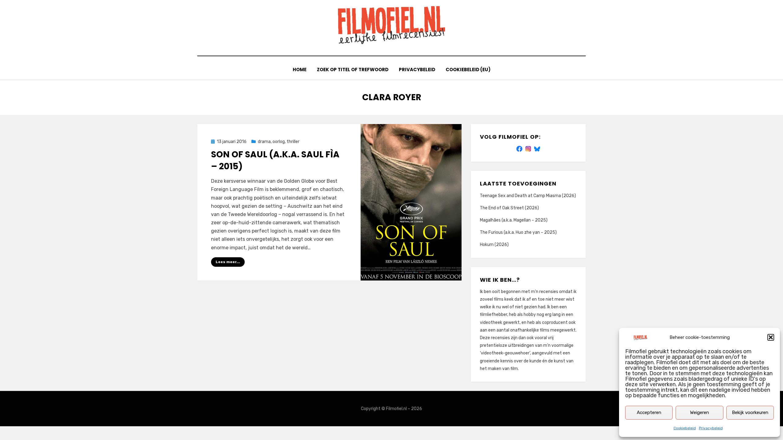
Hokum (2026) (494, 244)
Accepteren (649, 412)
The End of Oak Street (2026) (509, 208)
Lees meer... (228, 262)
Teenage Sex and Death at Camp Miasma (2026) (528, 195)
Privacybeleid (711, 428)
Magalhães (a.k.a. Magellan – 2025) (513, 220)
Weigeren (699, 412)
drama (264, 141)
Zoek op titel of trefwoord (352, 69)
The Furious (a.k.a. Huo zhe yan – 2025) (518, 232)
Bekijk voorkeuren (750, 412)
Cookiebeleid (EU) (468, 69)
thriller (293, 141)
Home (299, 69)
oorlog (279, 141)
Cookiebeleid (685, 428)
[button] (771, 337)
